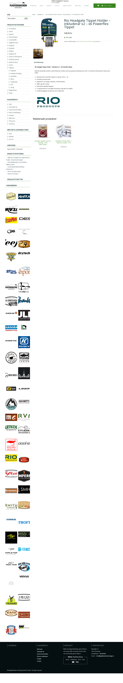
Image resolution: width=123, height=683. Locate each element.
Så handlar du (13, 107)
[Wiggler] (6, 623)
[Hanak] (6, 323)
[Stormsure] (6, 515)
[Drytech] (18, 251)
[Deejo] (6, 238)
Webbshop (33, 5)
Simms (11, 31)
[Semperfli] (18, 469)
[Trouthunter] (18, 560)
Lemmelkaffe (13, 40)
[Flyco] (18, 280)
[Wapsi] (6, 608)
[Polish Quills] (6, 438)
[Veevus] (18, 574)
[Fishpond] (18, 264)
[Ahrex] (18, 189)
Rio (86, 41)
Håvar (12, 79)
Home (33, 14)
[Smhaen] (18, 484)
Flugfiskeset (12, 54)
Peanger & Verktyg (15, 73)
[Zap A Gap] (18, 623)
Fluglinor (11, 51)
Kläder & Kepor (13, 62)
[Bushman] (6, 216)
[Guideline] (6, 309)
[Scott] (6, 469)
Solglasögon (14, 82)
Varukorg (11, 124)
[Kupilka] (6, 350)
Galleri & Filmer (67, 5)
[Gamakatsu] (18, 295)
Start (10, 104)
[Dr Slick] (6, 251)
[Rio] (6, 453)
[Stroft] (18, 515)
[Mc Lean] (6, 397)
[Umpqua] (6, 574)
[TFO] (6, 546)
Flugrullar (11, 48)
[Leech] (6, 366)
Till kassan (12, 121)
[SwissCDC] (18, 530)
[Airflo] (6, 205)
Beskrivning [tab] (39, 62)
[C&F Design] (18, 216)
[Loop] (18, 382)
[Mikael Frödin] (6, 413)
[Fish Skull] (6, 264)
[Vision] (18, 593)
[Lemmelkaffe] (18, 366)
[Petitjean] (18, 423)
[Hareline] (18, 323)
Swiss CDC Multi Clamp (14, 171)
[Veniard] (6, 593)
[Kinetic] (6, 335)
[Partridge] (6, 423)
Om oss (57, 5)
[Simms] (6, 484)
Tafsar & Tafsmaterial (81, 41)
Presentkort (12, 29)
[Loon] (6, 382)
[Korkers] (18, 335)
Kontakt (86, 5)
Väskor (11, 65)
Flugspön (11, 45)
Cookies (39, 661)
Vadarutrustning (14, 59)
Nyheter (49, 5)
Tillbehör (89, 41)
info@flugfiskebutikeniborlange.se (105, 656)
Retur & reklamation (15, 112)
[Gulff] (18, 309)
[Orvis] (18, 413)
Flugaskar (13, 70)
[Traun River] (6, 560)
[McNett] (18, 397)
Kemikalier (13, 76)
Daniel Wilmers (13, 37)
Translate (57, 2)
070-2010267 (103, 653)
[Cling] (6, 226)
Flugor (11, 93)
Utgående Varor (13, 43)
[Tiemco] (18, 546)
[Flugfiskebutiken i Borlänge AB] (6, 280)
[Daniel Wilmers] (18, 226)
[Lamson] (18, 350)
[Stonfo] (18, 500)
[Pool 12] (18, 438)
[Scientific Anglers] (18, 453)
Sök (26, 18)
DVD (11, 84)
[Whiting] (18, 608)
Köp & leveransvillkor (15, 110)
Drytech (11, 34)
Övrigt (93, 41)
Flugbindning (12, 90)
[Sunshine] (6, 530)
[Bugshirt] (18, 205)
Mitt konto (78, 5)
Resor (41, 5)
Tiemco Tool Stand (12, 174)
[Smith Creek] (6, 500)
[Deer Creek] (18, 238)
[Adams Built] (6, 189)
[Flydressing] (6, 295)
